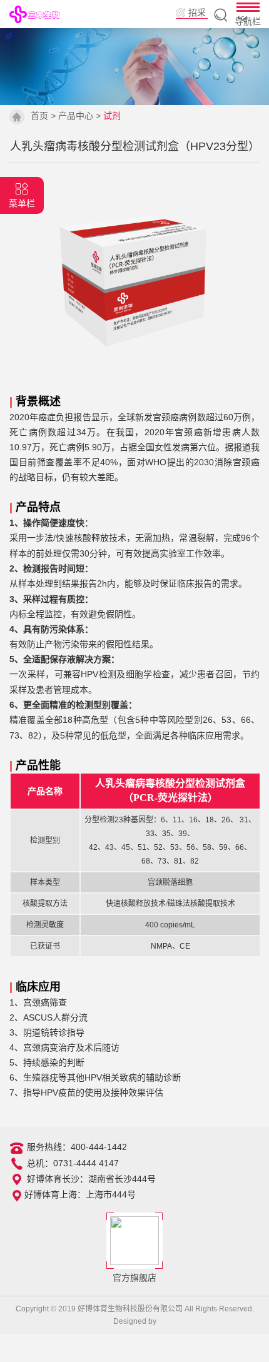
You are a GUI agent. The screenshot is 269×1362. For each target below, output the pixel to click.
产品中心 (75, 116)
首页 (39, 116)
